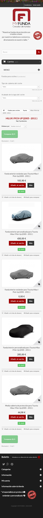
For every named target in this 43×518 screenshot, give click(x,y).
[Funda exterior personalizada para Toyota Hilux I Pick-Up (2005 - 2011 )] (21, 215)
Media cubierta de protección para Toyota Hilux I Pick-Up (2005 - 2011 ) (21, 407)
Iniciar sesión (36, 5)
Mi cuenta (6, 481)
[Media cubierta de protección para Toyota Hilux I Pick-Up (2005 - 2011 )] (21, 389)
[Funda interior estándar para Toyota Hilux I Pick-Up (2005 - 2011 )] (21, 273)
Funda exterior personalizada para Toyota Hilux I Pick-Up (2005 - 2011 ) (21, 233)
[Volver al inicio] (4, 110)
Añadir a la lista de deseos (12, 197)
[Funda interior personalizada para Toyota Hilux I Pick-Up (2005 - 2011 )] (21, 331)
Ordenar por (5, 126)
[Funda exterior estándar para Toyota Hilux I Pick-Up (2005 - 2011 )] (21, 157)
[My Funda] (21, 18)
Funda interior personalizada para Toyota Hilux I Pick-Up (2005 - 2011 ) (21, 349)
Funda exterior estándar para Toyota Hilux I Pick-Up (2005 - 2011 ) (22, 175)
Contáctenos (28, 5)
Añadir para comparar (32, 197)
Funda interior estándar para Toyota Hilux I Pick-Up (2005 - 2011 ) (21, 291)
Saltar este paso (36, 89)
